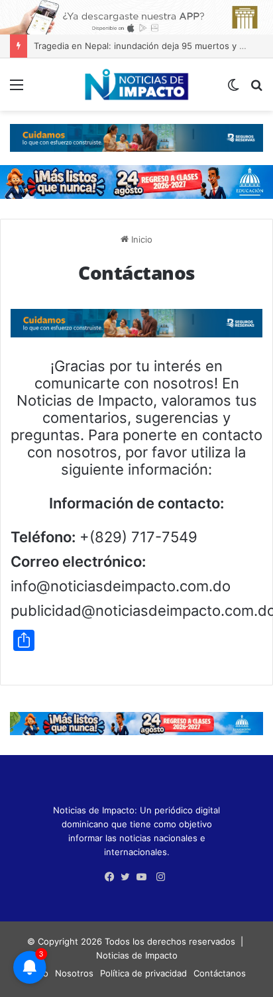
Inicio (140, 239)
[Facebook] (113, 877)
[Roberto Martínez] (136, 16)
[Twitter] (128, 877)
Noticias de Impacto (137, 955)
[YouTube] (144, 877)
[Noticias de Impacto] (136, 84)
